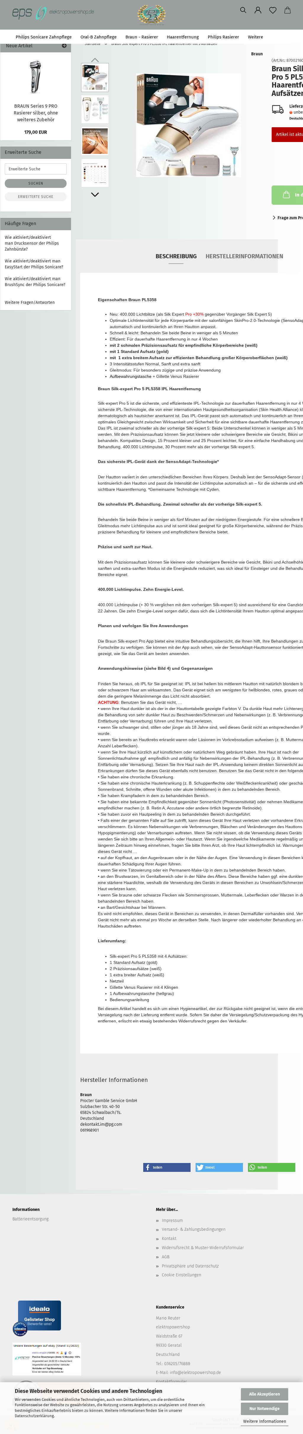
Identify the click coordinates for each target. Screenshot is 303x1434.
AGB (165, 1256)
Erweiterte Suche (35, 197)
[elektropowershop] (55, 13)
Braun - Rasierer (141, 37)
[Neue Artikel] (64, 46)
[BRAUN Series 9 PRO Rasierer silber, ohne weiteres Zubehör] (36, 76)
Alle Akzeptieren (264, 1394)
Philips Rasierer (223, 37)
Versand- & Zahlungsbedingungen (193, 1229)
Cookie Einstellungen (181, 1274)
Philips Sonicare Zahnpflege (44, 37)
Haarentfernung (183, 37)
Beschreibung (176, 256)
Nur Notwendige (264, 1408)
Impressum (172, 1220)
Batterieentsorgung (30, 1219)
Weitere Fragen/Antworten (30, 302)
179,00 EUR (35, 132)
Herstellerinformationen (244, 256)
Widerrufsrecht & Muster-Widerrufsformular (203, 1247)
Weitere (255, 37)
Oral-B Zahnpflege (98, 37)
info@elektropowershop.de (195, 1372)
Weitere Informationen (264, 1421)
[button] (258, 10)
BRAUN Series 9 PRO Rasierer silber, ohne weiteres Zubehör (36, 112)
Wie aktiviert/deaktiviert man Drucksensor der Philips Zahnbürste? (32, 243)
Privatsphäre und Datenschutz (190, 1266)
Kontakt (169, 1238)
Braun (257, 54)
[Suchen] (243, 10)
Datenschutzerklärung (34, 1416)
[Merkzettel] (272, 10)
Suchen (280, 37)
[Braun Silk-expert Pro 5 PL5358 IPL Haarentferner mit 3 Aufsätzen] (188, 125)
